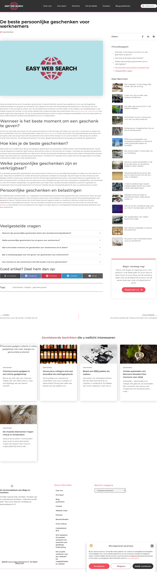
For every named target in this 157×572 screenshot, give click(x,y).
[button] (152, 546)
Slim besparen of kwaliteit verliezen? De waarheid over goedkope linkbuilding (62, 541)
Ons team (61, 6)
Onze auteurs (61, 524)
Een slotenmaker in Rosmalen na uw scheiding (138, 152)
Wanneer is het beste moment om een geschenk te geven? (131, 53)
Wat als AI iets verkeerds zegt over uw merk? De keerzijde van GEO (139, 207)
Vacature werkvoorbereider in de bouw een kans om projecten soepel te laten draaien (138, 164)
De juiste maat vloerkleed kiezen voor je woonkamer (138, 240)
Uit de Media (91, 6)
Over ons (47, 6)
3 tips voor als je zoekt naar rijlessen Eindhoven (136, 96)
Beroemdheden (62, 519)
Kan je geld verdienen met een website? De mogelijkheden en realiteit (62, 558)
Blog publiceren (123, 6)
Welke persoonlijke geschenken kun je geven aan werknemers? (51, 240)
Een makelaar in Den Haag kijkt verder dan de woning (137, 85)
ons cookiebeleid (133, 558)
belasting (4, 205)
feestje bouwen (50, 133)
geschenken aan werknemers (86, 111)
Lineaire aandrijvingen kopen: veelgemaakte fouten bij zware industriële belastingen (137, 186)
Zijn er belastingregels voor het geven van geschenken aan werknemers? (51, 255)
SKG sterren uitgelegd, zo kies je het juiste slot (138, 229)
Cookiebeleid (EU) (61, 529)
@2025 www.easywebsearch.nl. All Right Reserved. (20, 563)
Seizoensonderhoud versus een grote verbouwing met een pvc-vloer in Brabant (138, 175)
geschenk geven (40, 287)
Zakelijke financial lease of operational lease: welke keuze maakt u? (137, 197)
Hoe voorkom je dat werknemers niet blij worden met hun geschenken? (51, 262)
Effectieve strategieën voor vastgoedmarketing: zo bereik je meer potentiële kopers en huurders (138, 142)
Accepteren (99, 566)
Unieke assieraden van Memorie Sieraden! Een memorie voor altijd (134, 374)
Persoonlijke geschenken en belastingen (132, 67)
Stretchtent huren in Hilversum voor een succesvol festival (137, 118)
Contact (106, 6)
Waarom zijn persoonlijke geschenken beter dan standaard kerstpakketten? (51, 233)
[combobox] (149, 6)
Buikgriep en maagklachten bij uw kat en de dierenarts (139, 129)
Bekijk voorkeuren (143, 566)
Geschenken (8, 32)
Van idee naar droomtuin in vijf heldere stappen (137, 107)
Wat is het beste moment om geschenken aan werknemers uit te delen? (51, 247)
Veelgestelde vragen (123, 71)
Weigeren (121, 566)
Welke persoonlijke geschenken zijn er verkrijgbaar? (131, 62)
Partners (76, 6)
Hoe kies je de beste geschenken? (129, 58)
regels (28, 196)
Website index (61, 511)
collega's (27, 287)
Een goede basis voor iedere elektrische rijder (136, 218)
